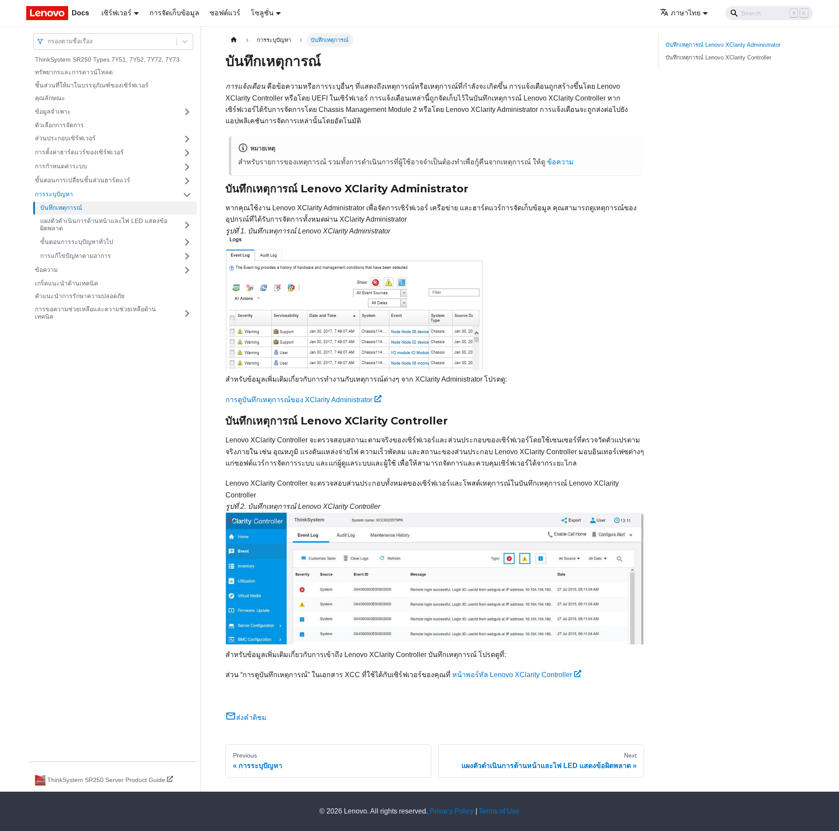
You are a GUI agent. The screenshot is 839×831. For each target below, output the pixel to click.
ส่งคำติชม (251, 717)
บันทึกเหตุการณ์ (61, 208)
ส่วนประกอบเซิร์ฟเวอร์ (65, 138)
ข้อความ (46, 269)
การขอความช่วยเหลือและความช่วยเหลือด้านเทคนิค (95, 313)
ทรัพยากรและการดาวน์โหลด (74, 72)
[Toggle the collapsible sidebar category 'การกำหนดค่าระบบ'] (187, 167)
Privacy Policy (452, 811)
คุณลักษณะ (50, 98)
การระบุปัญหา (54, 194)
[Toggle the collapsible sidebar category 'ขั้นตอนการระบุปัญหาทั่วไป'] (187, 242)
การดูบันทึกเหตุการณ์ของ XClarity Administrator (298, 399)
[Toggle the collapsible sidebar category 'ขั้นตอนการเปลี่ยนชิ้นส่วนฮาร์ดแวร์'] (187, 181)
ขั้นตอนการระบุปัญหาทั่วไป (76, 241)
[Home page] (233, 40)
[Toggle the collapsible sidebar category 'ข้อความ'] (187, 270)
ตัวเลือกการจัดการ (59, 125)
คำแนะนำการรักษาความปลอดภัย (80, 296)
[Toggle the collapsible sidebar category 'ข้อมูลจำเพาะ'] (187, 112)
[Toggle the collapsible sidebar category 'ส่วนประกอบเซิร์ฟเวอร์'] (187, 139)
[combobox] (48, 41)
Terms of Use (499, 811)
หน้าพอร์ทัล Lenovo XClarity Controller (512, 674)
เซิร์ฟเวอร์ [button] (116, 13)
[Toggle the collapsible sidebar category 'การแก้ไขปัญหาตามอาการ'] (187, 256)
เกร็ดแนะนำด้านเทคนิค (66, 283)
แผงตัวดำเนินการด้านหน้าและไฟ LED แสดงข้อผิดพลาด (103, 224)
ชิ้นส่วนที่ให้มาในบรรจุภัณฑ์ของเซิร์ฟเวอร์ (92, 85)
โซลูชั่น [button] (262, 13)
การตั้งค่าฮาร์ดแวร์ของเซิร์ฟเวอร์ (79, 152)
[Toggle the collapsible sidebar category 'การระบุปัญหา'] (187, 195)
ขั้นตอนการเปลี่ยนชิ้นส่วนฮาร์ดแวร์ (82, 180)
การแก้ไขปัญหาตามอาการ (75, 255)
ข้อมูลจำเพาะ (53, 111)
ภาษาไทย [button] (685, 13)
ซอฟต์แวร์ (225, 13)
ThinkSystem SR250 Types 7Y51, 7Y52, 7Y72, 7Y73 (107, 59)
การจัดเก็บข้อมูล (174, 13)
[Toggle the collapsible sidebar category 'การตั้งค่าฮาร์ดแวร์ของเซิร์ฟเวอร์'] (187, 153)
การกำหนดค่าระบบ (61, 166)
